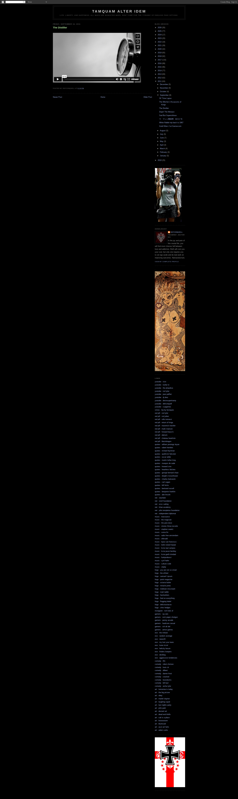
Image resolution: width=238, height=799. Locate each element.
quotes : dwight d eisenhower (166, 476)
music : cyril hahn (162, 561)
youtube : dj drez (161, 397)
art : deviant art (161, 711)
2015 (160, 67)
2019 (160, 53)
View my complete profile (167, 261)
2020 (160, 49)
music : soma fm (161, 532)
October (163, 91)
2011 (160, 81)
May (162, 141)
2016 (160, 63)
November (164, 88)
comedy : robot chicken (164, 664)
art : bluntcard (160, 724)
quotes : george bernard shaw (166, 473)
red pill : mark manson (164, 429)
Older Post (148, 97)
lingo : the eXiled (161, 573)
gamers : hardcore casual (165, 623)
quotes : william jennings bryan (167, 444)
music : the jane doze (163, 523)
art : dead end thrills (163, 714)
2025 (160, 31)
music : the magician (163, 520)
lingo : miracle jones (163, 586)
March (162, 148)
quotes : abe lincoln (162, 495)
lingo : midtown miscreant (165, 589)
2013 (160, 74)
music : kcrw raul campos (165, 548)
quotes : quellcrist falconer (165, 454)
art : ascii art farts (162, 727)
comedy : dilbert (161, 670)
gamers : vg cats (161, 614)
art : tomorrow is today (164, 689)
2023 (160, 38)
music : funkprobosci (163, 557)
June (162, 138)
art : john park (160, 708)
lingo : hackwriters (162, 595)
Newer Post (57, 97)
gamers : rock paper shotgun (166, 617)
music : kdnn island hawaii (165, 545)
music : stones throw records (166, 526)
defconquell (177, 232)
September (164, 95)
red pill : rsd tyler (161, 413)
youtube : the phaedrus (164, 388)
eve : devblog (160, 655)
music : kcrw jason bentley (165, 551)
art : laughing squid (162, 702)
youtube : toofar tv (162, 385)
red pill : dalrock (161, 435)
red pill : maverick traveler (165, 426)
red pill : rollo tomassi (163, 419)
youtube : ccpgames (163, 407)
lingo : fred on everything (165, 598)
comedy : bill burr (162, 683)
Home (103, 97)
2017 (160, 60)
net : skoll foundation (163, 501)
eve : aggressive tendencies (166, 658)
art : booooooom (161, 721)
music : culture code (163, 564)
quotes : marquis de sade (165, 463)
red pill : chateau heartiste (165, 438)
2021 (160, 45)
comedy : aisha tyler (163, 686)
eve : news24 (160, 639)
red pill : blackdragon (163, 441)
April (162, 145)
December (164, 84)
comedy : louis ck (162, 667)
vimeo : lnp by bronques (164, 410)
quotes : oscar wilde (163, 457)
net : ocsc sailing (161, 504)
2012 (160, 78)
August (163, 131)
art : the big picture (162, 692)
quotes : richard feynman (165, 451)
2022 (160, 42)
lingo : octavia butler (163, 582)
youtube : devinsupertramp (165, 401)
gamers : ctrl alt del (162, 626)
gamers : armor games (164, 630)
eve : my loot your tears (164, 642)
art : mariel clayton (162, 699)
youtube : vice (160, 382)
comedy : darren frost (163, 674)
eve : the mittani (161, 633)
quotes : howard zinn (163, 466)
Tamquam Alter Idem (119, 11)
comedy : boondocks (163, 680)
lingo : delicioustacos (163, 605)
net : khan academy (163, 507)
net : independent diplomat (165, 513)
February (163, 152)
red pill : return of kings (164, 422)
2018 (160, 56)
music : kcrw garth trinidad (165, 554)
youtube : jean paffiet (163, 394)
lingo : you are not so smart (166, 570)
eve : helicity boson (162, 648)
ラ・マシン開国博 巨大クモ (170, 119)
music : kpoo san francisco (165, 542)
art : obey (158, 695)
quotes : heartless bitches (165, 469)
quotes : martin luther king (165, 460)
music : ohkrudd (161, 539)
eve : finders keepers (163, 652)
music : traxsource (162, 517)
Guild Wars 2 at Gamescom (170, 126)
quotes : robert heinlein (164, 448)
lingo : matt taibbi (162, 592)
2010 (160, 160)
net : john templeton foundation (167, 510)
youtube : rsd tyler (162, 391)
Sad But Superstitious (168, 115)
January (163, 156)
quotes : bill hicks (162, 485)
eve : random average (163, 636)
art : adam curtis (161, 730)
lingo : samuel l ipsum (163, 576)
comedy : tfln (160, 661)
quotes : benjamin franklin (165, 492)
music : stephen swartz (164, 529)
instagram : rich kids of (164, 611)
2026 (160, 27)
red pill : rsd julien (162, 416)
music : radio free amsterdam (166, 535)
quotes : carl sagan (162, 482)
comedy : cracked (162, 677)
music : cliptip (160, 567)
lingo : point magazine (163, 579)
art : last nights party (163, 705)
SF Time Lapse (165, 98)
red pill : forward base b (164, 432)
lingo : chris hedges (162, 608)
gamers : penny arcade (164, 620)
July (162, 134)
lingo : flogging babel (163, 601)
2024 (160, 35)
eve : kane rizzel (161, 645)
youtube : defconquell (163, 404)
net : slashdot (160, 498)
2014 (160, 71)
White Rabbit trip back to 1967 (171, 123)
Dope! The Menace (166, 112)
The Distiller (60, 27)
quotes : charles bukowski (165, 479)
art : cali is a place (162, 718)
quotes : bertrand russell (164, 488)
